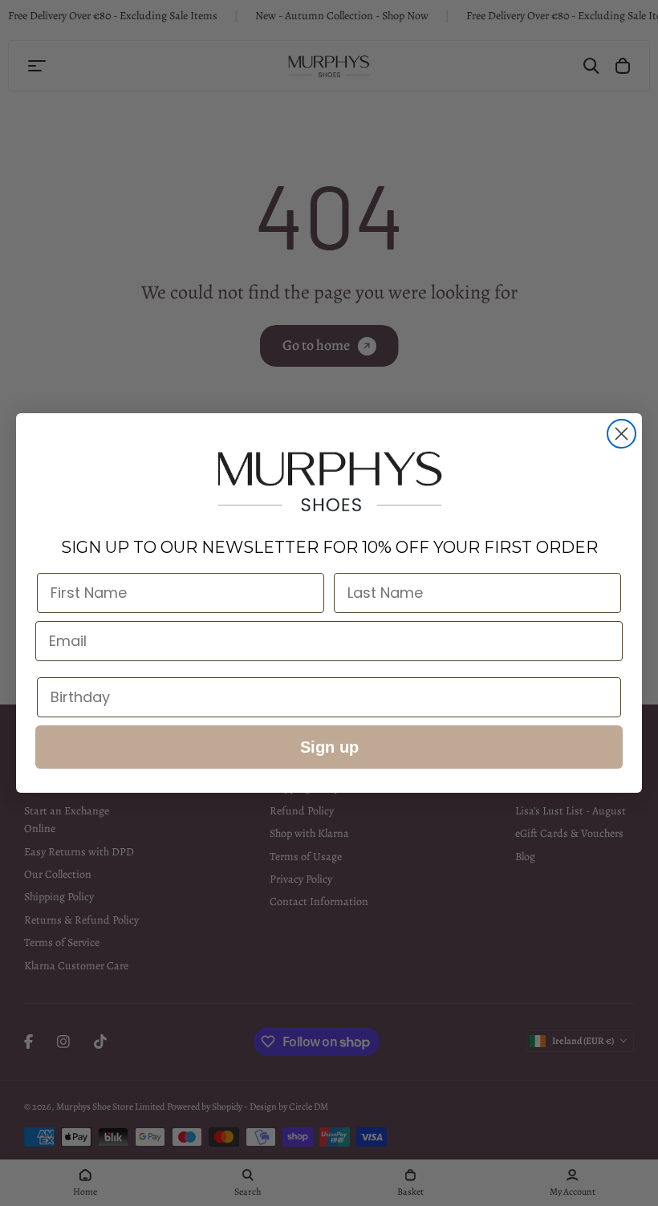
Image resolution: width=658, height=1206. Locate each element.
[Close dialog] (621, 434)
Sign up (329, 747)
